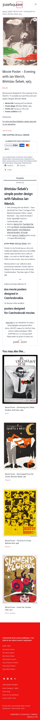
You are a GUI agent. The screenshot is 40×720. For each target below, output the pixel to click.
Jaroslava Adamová (12, 161)
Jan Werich (15, 227)
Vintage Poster (17, 163)
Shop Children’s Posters (10, 663)
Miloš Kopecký (9, 163)
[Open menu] (36, 4)
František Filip (28, 159)
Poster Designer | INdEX (10, 688)
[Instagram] (7, 678)
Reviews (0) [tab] (20, 182)
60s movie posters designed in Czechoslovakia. (15, 294)
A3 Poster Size (19, 157)
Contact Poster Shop (9, 698)
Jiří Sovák (20, 161)
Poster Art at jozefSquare (10, 695)
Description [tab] (20, 178)
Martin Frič (18, 224)
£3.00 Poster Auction (9, 659)
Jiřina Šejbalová (28, 161)
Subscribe (9, 323)
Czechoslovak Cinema (17, 159)
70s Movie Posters (8, 653)
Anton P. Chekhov (19, 235)
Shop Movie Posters (9, 666)
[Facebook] (4, 678)
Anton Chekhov (28, 157)
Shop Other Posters (8, 669)
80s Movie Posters (8, 656)
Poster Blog (6, 692)
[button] (35, 19)
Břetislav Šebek (6, 159)
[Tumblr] (15, 678)
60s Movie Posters (10, 157)
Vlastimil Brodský (26, 163)
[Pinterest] (11, 678)
